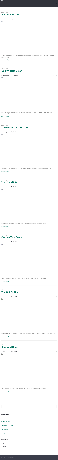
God (17, 19)
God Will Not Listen (11, 71)
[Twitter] (54, 457)
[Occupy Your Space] (29, 259)
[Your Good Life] (29, 204)
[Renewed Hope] (29, 369)
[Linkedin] (49, 457)
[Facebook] (50, 457)
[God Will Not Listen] (29, 93)
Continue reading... (5, 60)
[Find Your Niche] (29, 36)
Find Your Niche (10, 14)
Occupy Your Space (11, 237)
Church (14, 19)
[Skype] (55, 457)
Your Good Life (9, 182)
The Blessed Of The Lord (14, 127)
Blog (12, 19)
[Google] (52, 457)
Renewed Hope (9, 347)
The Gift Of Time (10, 292)
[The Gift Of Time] (29, 314)
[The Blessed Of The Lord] (29, 149)
